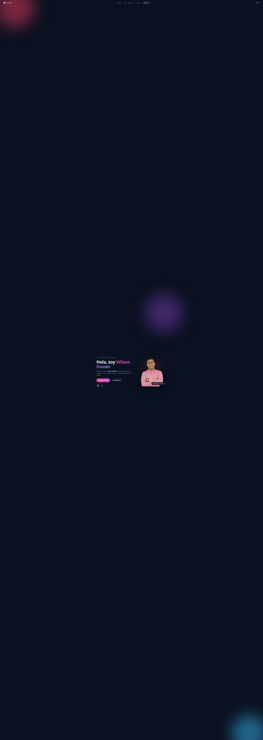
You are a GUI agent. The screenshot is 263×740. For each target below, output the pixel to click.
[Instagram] (101, 385)
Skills (125, 2)
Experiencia (130, 2)
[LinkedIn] (97, 385)
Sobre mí (119, 2)
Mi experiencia (117, 380)
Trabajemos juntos (103, 380)
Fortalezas (137, 2)
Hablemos (146, 2)
